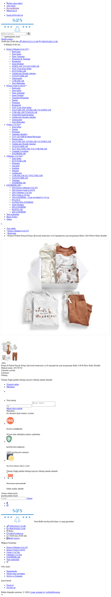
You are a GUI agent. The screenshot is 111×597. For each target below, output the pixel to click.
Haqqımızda (11, 571)
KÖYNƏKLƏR (19, 71)
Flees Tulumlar (18, 56)
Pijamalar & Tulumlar (21, 59)
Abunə (29, 498)
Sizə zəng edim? (16, 3)
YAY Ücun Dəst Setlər (21, 68)
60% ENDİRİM (19, 207)
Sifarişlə (15, 170)
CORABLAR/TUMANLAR (24, 112)
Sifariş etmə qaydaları (15, 573)
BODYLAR (17, 209)
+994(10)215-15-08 (29, 41)
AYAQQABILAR (20, 76)
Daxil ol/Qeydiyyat (14, 15)
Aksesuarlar (17, 78)
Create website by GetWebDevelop (45, 592)
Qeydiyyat (10, 587)
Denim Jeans (17, 139)
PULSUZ (16, 200)
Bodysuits (16, 51)
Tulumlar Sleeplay (19, 134)
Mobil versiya (14, 538)
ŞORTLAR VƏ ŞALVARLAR (25, 66)
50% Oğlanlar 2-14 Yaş (22, 192)
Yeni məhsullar (12, 214)
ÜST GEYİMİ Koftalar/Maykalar (26, 136)
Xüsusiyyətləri (12, 384)
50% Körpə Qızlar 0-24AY (23, 190)
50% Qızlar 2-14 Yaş (21, 195)
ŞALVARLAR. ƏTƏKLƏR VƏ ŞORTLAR (31, 110)
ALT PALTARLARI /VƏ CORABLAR (29, 149)
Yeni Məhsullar (18, 83)
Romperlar (16, 61)
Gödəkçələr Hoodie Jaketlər (24, 73)
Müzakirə (10, 387)
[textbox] (13, 33)
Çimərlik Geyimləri (20, 151)
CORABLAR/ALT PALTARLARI (27, 175)
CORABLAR (18, 81)
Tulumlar (16, 180)
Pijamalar (16, 102)
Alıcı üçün (10, 6)
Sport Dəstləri (18, 95)
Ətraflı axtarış (7, 39)
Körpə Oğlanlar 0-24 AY (17, 49)
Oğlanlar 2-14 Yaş (14, 156)
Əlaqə (9, 219)
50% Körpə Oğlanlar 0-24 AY (25, 187)
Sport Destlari (18, 64)
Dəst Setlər (16, 54)
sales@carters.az (16, 533)
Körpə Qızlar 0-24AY (15, 85)
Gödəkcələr (17, 173)
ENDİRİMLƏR (19, 153)
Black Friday (12, 217)
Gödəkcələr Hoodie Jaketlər (24, 117)
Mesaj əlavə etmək (14, 408)
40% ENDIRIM (19, 212)
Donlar (15, 100)
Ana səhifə (11, 228)
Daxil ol (9, 585)
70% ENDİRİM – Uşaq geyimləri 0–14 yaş (30, 197)
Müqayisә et (11, 10)
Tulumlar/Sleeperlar (20, 98)
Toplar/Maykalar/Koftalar (23, 115)
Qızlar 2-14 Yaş (13, 124)
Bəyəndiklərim (12, 8)
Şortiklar (15, 168)
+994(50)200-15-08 (49, 41)
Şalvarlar (15, 166)
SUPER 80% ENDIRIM (22, 202)
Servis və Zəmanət (14, 576)
